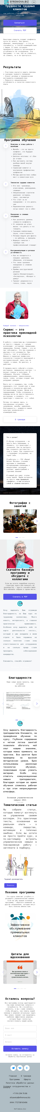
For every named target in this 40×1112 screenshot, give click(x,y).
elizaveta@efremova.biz (20, 1100)
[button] (16, 537)
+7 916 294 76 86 (20, 1093)
